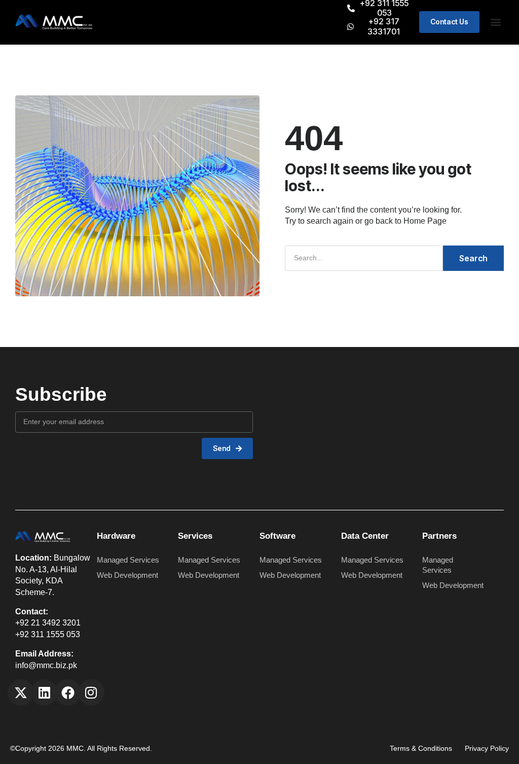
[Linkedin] (44, 692)
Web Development (127, 575)
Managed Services (128, 559)
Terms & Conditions (421, 748)
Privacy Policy (487, 748)
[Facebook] (68, 692)
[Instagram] (91, 692)
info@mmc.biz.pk (46, 665)
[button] (495, 22)
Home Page (425, 221)
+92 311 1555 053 (47, 634)
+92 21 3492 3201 (48, 622)
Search (473, 258)
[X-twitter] (21, 692)
